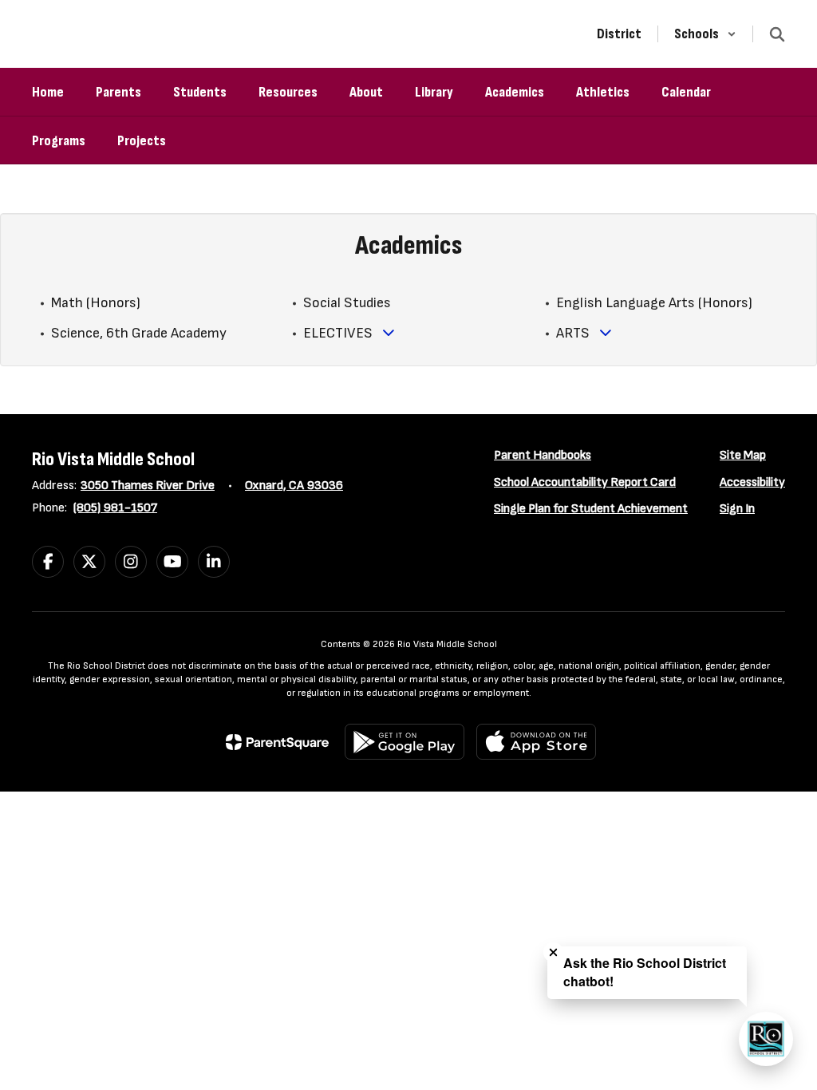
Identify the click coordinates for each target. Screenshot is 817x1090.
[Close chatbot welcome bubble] (553, 952)
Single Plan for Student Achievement (591, 508)
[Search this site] (777, 34)
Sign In (737, 508)
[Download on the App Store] (536, 742)
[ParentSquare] (277, 742)
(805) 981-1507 (115, 507)
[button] (705, 34)
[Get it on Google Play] (404, 742)
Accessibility (752, 482)
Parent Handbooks (542, 455)
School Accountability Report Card (585, 482)
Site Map (743, 455)
